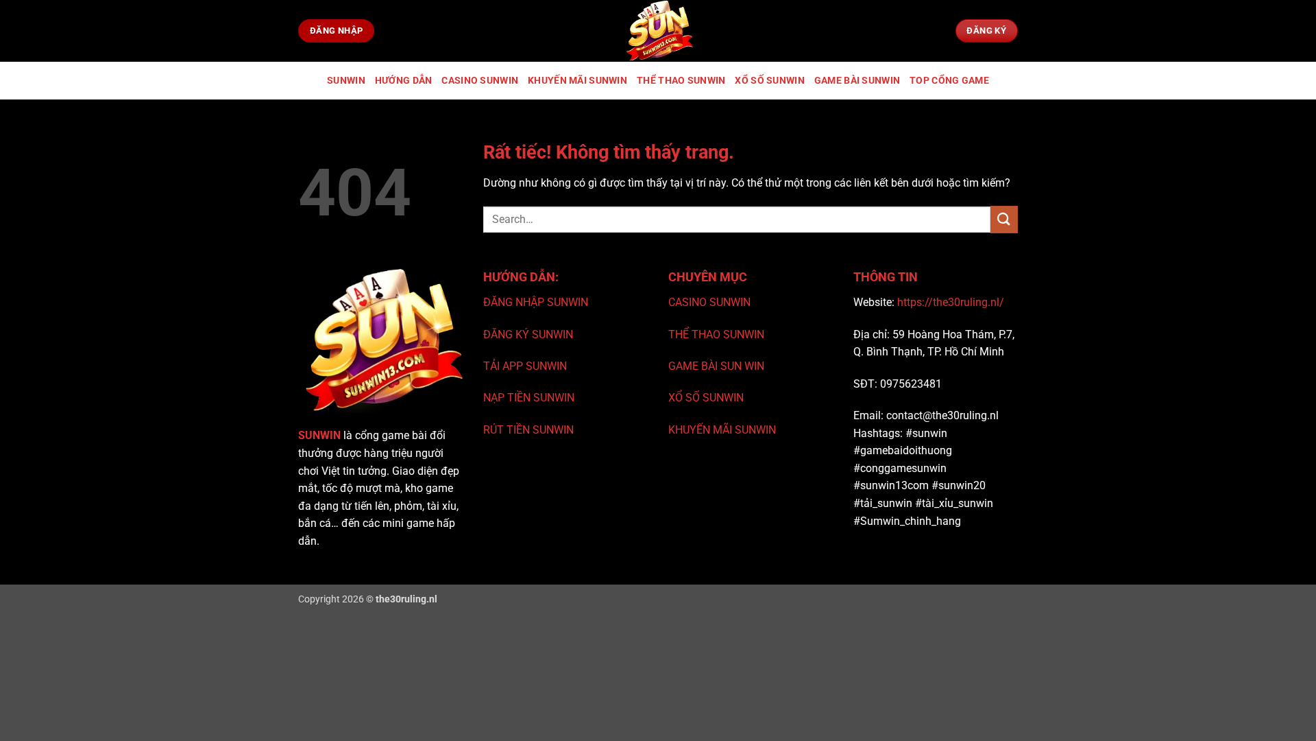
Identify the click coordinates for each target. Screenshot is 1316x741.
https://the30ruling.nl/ (950, 302)
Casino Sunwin (479, 80)
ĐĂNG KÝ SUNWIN (528, 334)
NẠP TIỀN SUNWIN (528, 397)
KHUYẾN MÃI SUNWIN (722, 429)
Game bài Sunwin (857, 80)
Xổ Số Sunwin (769, 80)
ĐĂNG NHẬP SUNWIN (535, 302)
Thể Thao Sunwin (681, 80)
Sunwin (346, 80)
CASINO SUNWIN (709, 302)
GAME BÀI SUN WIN (716, 366)
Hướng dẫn (403, 80)
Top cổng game (949, 80)
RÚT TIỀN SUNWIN (528, 429)
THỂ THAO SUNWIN (716, 334)
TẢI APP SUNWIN (525, 366)
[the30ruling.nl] (658, 31)
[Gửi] (1004, 219)
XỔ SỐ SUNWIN (706, 397)
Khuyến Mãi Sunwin (577, 80)
